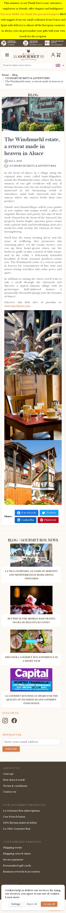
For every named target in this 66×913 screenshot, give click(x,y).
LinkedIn (27, 519)
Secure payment (13, 859)
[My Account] (53, 54)
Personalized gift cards (17, 865)
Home (5, 75)
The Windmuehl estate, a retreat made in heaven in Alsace (34, 83)
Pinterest (50, 519)
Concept (8, 773)
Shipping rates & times (17, 853)
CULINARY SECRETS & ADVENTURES (27, 78)
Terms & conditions (15, 785)
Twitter (51, 512)
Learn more (12, 897)
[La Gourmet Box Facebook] (14, 720)
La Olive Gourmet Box (16, 828)
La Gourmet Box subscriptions (21, 810)
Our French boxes (14, 816)
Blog (14, 75)
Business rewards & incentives (21, 871)
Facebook (28, 512)
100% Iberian (20, 822)
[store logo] (28, 55)
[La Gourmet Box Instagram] (5, 720)
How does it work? (14, 779)
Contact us (9, 791)
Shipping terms (12, 847)
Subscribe (11, 748)
